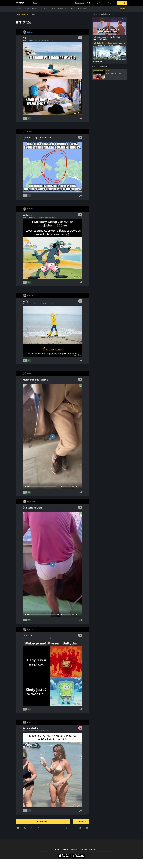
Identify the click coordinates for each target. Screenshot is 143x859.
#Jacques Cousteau (48, 510)
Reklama (65, 849)
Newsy (73, 9)
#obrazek (31, 730)
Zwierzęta (19, 9)
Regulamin (74, 849)
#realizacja (47, 382)
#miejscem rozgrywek (58, 140)
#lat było (50, 140)
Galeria (34, 9)
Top (100, 3)
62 (18, 828)
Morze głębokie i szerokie (36, 379)
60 (32, 828)
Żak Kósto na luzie (32, 507)
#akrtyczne (45, 140)
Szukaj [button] (122, 9)
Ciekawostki (43, 9)
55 (66, 828)
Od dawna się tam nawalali (37, 137)
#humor (31, 40)
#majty (32, 510)
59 (39, 828)
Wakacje (27, 215)
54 (73, 828)
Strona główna (21, 14)
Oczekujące (79, 3)
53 (80, 828)
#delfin (41, 510)
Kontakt (57, 849)
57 (52, 828)
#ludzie (39, 40)
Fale (25, 38)
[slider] (41, 487)
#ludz (42, 382)
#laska (44, 730)
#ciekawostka (45, 40)
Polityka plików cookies (88, 849)
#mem (35, 40)
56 (59, 828)
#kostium (52, 303)
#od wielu (38, 140)
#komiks (36, 217)
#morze (51, 40)
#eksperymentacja (55, 382)
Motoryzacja (82, 9)
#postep (34, 382)
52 (87, 828)
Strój (25, 301)
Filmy (91, 3)
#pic (48, 730)
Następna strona (42, 821)
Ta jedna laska (30, 728)
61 (25, 828)
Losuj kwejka (82, 821)
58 (45, 828)
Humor (27, 9)
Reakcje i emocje (63, 9)
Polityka (52, 9)
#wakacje (48, 217)
